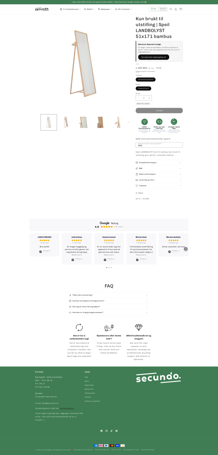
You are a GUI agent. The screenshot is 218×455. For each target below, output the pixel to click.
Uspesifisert (144, 89)
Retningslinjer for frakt (131, 449)
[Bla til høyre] (128, 122)
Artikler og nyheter (92, 401)
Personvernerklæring (102, 449)
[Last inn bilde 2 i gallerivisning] (66, 122)
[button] (170, 9)
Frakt (138, 71)
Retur (87, 381)
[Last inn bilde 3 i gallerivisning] (83, 122)
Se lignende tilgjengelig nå (154, 57)
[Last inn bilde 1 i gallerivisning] (49, 122)
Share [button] (140, 193)
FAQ (86, 377)
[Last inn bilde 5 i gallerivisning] (118, 122)
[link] (79, 341)
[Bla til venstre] (37, 122)
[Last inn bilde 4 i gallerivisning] (100, 122)
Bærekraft (89, 389)
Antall (138, 93)
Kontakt (88, 397)
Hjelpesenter (90, 393)
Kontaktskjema (67, 408)
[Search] (180, 144)
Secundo (44, 450)
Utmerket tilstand (147, 80)
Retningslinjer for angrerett (83, 449)
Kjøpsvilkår (89, 385)
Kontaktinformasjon (148, 449)
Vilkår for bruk (116, 449)
